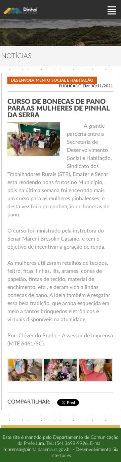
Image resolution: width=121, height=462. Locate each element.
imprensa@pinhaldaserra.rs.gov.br (37, 449)
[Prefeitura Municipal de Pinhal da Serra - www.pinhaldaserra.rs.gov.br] (20, 10)
